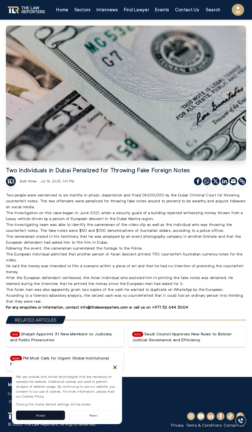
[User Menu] (238, 10)
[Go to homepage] (26, 9)
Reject (93, 415)
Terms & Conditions (204, 425)
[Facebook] (220, 416)
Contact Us (187, 9)
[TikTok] (230, 416)
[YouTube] (201, 416)
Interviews (107, 9)
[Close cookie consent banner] (115, 367)
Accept (40, 415)
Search (213, 9)
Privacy (177, 425)
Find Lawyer (136, 9)
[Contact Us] (240, 420)
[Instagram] (191, 416)
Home (62, 9)
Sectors (82, 9)
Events (162, 9)
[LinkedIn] (211, 416)
